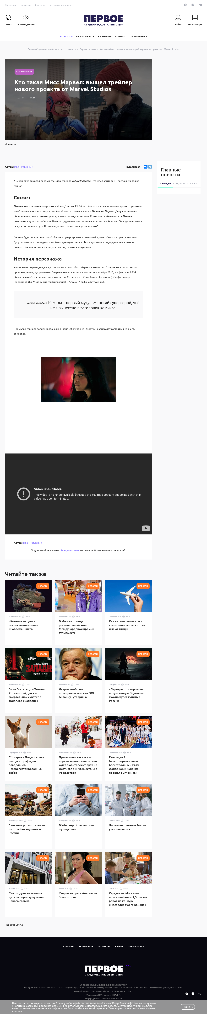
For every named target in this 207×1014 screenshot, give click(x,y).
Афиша (119, 946)
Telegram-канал (70, 550)
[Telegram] (150, 167)
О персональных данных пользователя (103, 984)
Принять (188, 1006)
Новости (68, 946)
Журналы (104, 946)
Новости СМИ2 (14, 924)
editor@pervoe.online (121, 991)
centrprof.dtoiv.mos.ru (112, 998)
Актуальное (86, 946)
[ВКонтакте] (145, 167)
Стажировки (136, 946)
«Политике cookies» (24, 1005)
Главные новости (171, 171)
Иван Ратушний (23, 166)
